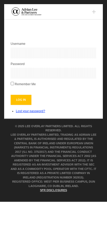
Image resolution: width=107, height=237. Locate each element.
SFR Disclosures (53, 190)
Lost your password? (30, 111)
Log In (21, 100)
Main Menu (94, 11)
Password (18, 64)
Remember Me (25, 84)
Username (18, 44)
